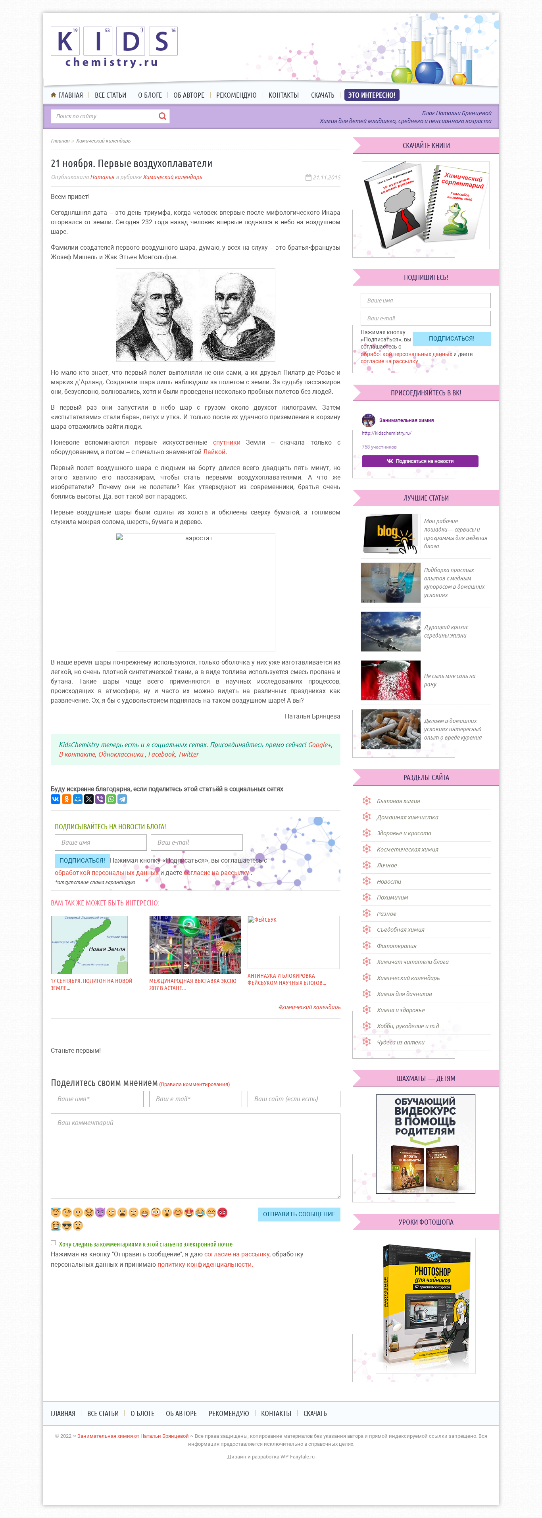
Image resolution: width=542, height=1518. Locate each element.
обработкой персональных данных (107, 873)
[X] (89, 799)
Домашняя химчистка (407, 817)
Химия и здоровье (401, 1010)
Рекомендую (236, 95)
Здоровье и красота (404, 833)
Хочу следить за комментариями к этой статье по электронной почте (146, 1244)
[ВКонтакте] (55, 799)
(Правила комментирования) (194, 1084)
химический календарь (311, 1007)
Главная (70, 95)
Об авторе (188, 95)
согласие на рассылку (217, 873)
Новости (389, 881)
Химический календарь (172, 177)
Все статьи (110, 95)
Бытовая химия (398, 801)
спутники (226, 442)
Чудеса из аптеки (400, 1042)
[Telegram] (122, 799)
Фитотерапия (396, 945)
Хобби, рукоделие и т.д (408, 1026)
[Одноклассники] (66, 799)
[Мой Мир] (78, 799)
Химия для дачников (404, 993)
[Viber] (100, 799)
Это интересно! (372, 95)
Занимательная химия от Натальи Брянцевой (133, 1436)
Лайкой (214, 452)
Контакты (284, 95)
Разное (386, 913)
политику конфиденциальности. (205, 1264)
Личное (387, 865)
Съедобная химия (400, 929)
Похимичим (392, 897)
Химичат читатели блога (412, 961)
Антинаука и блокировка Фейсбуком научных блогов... (287, 979)
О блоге (150, 95)
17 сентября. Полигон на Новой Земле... (92, 984)
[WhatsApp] (111, 799)
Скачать (322, 95)
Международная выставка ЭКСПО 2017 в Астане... (192, 984)
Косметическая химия (407, 849)
